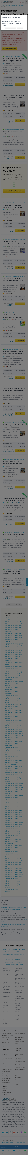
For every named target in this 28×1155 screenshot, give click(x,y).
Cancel (20, 28)
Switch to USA (11, 28)
